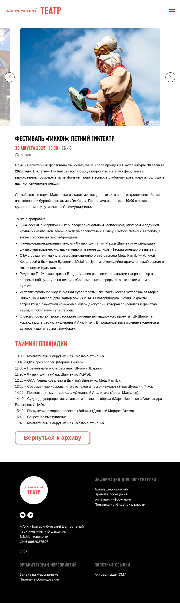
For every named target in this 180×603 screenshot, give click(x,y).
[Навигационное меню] (172, 10)
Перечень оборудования (39, 579)
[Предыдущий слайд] (10, 77)
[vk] (23, 515)
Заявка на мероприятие (39, 574)
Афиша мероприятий (111, 489)
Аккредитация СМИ (110, 574)
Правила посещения (111, 494)
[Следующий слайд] (170, 77)
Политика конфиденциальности (120, 504)
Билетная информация (113, 499)
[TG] (30, 515)
